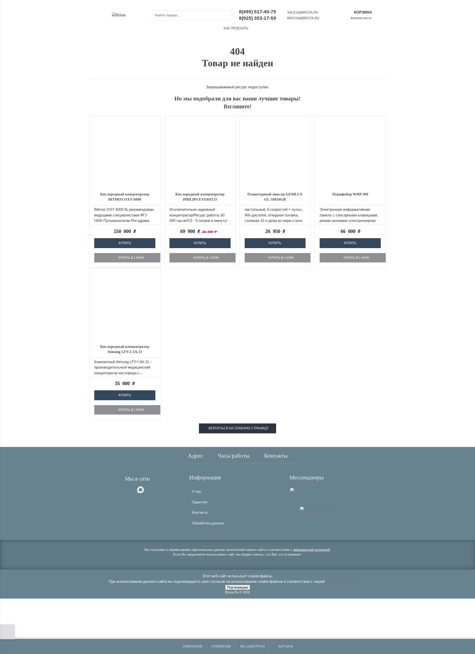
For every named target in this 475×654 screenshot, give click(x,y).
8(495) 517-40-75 (257, 11)
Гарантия (199, 502)
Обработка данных (208, 523)
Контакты (200, 512)
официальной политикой (311, 550)
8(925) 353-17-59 (257, 18)
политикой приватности (345, 581)
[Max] (292, 490)
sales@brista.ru (302, 12)
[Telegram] (300, 489)
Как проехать (236, 28)
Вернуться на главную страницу (237, 428)
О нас (197, 491)
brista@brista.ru (303, 18)
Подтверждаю (237, 587)
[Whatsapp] (296, 489)
